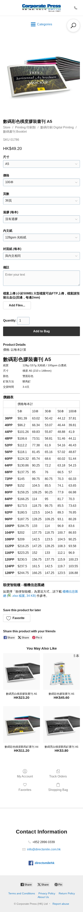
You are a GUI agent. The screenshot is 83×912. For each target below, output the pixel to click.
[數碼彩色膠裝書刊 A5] (61, 671)
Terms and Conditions (21, 893)
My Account (25, 776)
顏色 (5, 376)
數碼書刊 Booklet (15, 131)
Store (6, 127)
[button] (17, 305)
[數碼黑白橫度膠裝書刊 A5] (21, 671)
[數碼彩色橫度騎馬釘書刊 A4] (21, 724)
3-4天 (26, 386)
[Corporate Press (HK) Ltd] (41, 8)
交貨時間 (8, 386)
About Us (43, 897)
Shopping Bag (58, 789)
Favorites (25, 789)
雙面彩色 (28, 376)
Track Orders (58, 776)
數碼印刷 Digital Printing (57, 127)
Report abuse (61, 903)
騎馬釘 (27, 381)
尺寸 (5, 370)
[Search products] (73, 25)
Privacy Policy (46, 893)
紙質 (5, 365)
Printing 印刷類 (25, 127)
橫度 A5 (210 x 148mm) (37, 370)
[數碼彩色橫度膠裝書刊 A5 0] (41, 75)
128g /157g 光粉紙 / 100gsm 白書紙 (44, 365)
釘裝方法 (8, 381)
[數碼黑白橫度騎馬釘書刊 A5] (61, 724)
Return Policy (67, 893)
